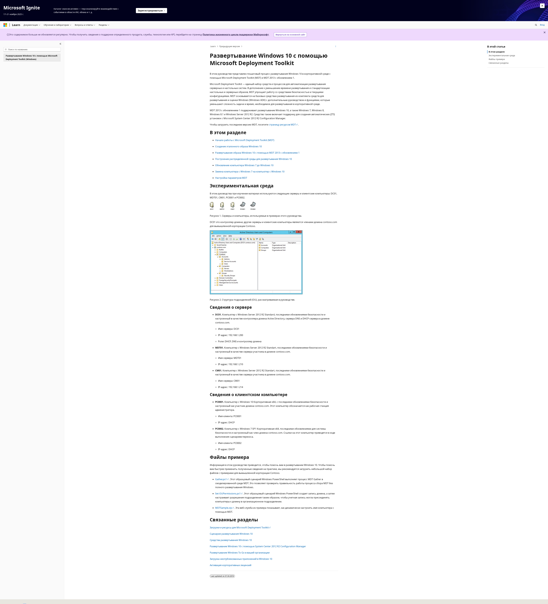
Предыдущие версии (229, 46)
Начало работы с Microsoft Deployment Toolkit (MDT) (244, 140)
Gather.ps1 (221, 479)
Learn (213, 46)
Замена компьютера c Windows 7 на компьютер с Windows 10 (249, 171)
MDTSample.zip (223, 507)
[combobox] (32, 49)
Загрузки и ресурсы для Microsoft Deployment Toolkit (239, 527)
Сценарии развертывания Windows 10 (231, 533)
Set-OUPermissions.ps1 (228, 493)
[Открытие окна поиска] (536, 25)
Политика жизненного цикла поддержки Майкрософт (236, 34)
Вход (542, 24)
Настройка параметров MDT (231, 177)
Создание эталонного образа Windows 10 (238, 146)
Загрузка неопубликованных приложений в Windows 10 (241, 558)
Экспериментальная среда (502, 55)
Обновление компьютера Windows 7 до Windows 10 (244, 165)
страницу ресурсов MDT (282, 124)
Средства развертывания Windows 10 (231, 540)
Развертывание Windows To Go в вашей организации (240, 552)
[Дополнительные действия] (335, 46)
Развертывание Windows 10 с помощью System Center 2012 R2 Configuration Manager (258, 546)
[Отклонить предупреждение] (542, 5)
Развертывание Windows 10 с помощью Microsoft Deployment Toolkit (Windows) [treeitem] (31, 57)
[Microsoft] (5, 25)
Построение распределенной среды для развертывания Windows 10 (253, 159)
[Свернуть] (60, 44)
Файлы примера (497, 59)
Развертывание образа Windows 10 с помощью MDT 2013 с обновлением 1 (257, 152)
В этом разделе (497, 51)
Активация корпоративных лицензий (230, 565)
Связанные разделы (499, 63)
